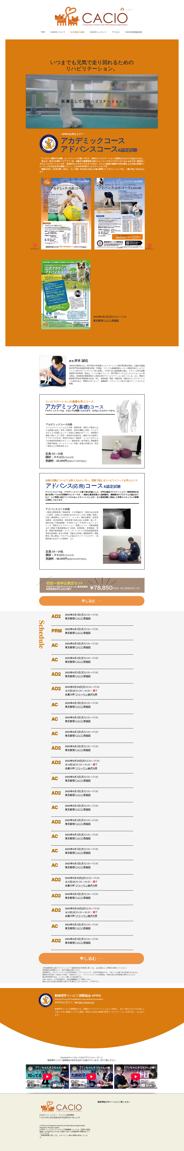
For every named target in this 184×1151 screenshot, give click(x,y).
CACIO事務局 (72, 979)
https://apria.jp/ (85, 1002)
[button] (154, 125)
